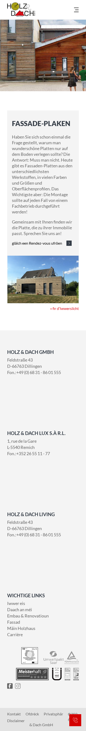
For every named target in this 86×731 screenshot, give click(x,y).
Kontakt (14, 714)
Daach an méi (19, 609)
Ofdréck (32, 714)
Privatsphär (53, 714)
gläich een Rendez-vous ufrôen (37, 243)
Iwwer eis (16, 603)
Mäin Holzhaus (21, 628)
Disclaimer (16, 721)
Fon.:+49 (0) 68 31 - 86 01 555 (34, 372)
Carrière (15, 634)
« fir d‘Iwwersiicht (64, 308)
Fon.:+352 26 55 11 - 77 (28, 453)
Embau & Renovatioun (28, 615)
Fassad (13, 622)
